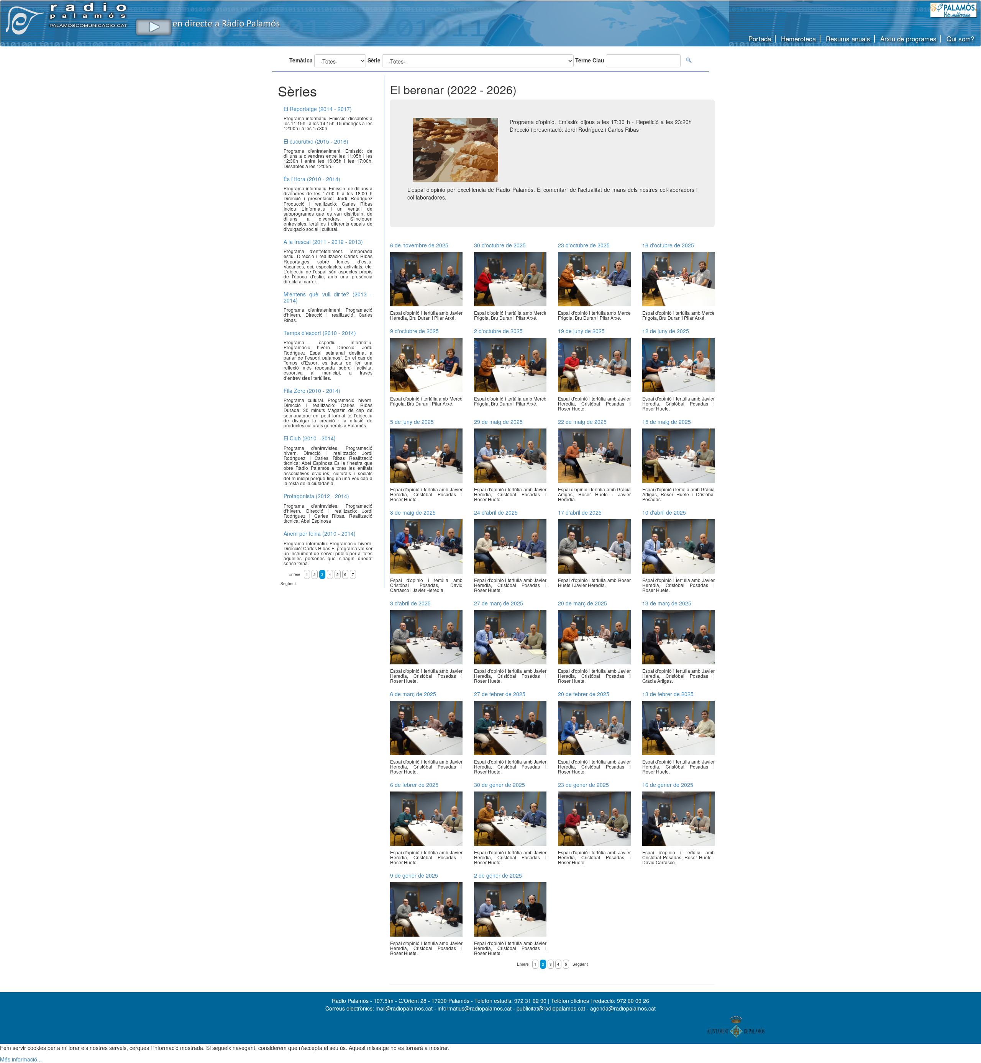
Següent (580, 964)
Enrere (523, 964)
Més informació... (21, 1059)
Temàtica (301, 60)
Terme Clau (589, 60)
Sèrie (374, 60)
